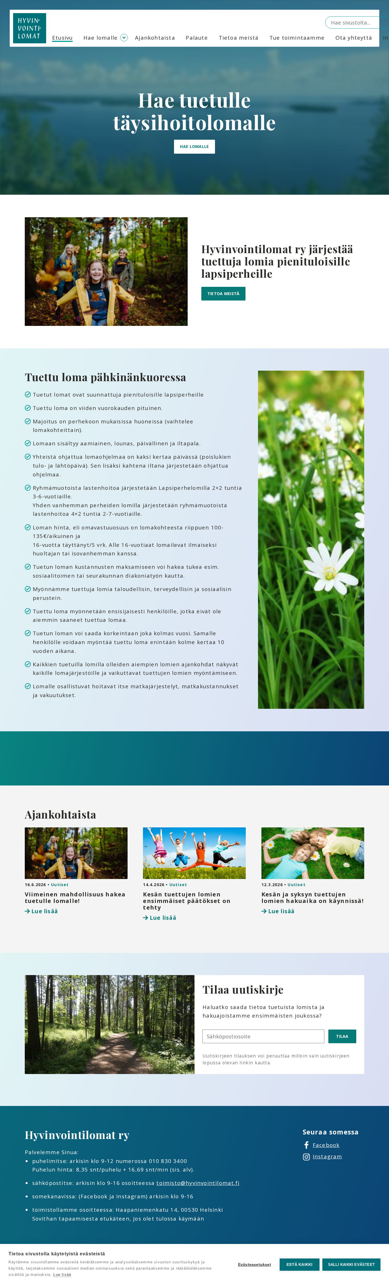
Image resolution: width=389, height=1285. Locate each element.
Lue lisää (44, 911)
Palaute (197, 37)
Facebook (326, 1145)
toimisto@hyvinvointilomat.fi (197, 1183)
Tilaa (342, 1036)
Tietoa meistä (239, 37)
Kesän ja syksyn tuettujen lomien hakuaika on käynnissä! (312, 897)
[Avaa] (124, 38)
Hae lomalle (100, 37)
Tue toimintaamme (297, 37)
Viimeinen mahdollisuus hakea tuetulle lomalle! (75, 897)
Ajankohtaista (155, 37)
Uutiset (60, 884)
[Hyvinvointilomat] (30, 28)
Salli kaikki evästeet (351, 1264)
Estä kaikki (299, 1264)
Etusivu (62, 37)
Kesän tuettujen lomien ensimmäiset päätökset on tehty (187, 900)
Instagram (327, 1156)
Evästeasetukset (254, 1264)
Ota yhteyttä (353, 37)
